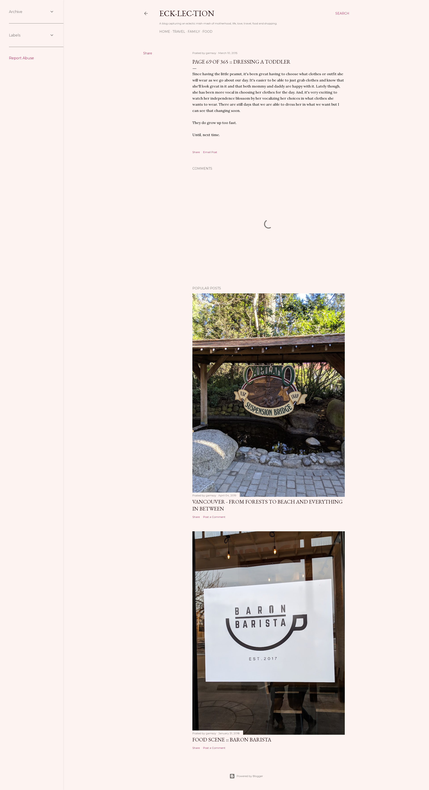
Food (207, 32)
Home (164, 32)
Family (194, 32)
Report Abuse (21, 58)
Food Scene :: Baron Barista (231, 739)
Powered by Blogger (250, 776)
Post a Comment (214, 517)
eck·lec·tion (186, 13)
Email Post (210, 152)
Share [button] (147, 53)
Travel (178, 32)
